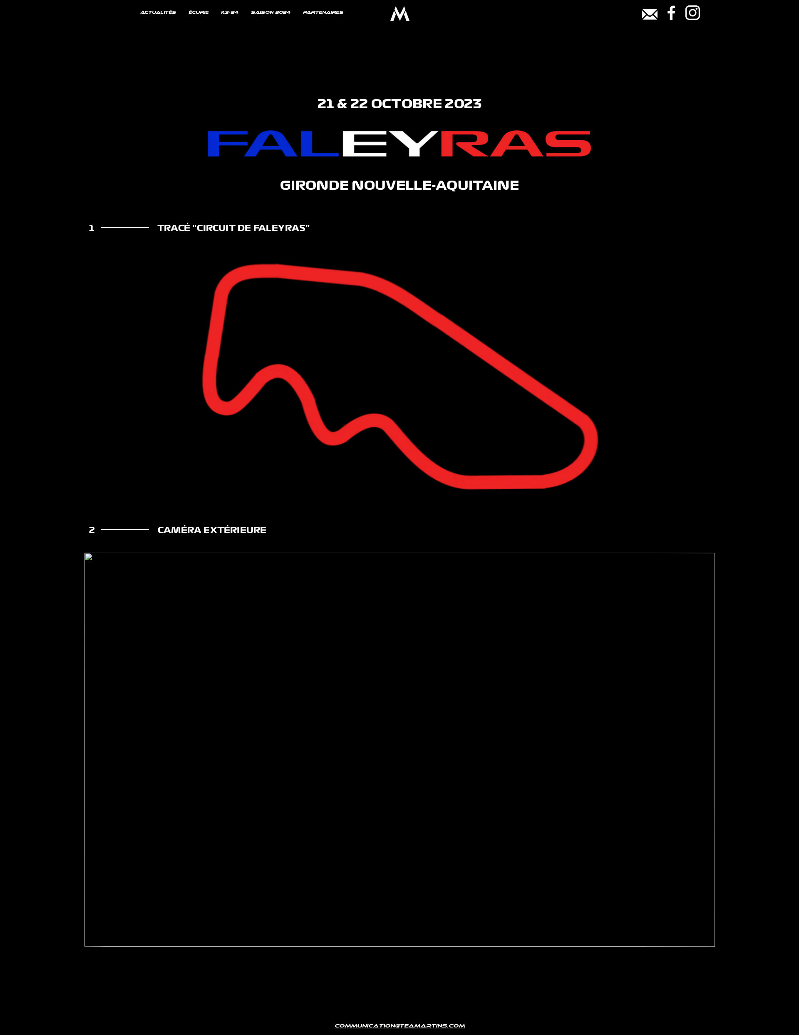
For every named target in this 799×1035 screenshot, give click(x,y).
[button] (704, 937)
